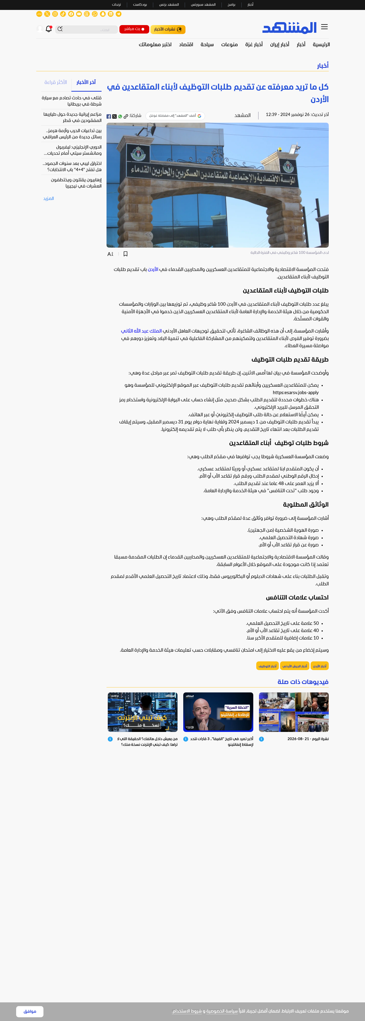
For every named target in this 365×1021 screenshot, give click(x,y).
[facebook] (109, 116)
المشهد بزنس (169, 4)
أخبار (250, 4)
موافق (30, 1012)
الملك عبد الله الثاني (141, 331)
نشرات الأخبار (164, 29)
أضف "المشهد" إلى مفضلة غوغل (172, 115)
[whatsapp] (120, 116)
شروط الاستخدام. (187, 1011)
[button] (182, 66)
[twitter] (114, 116)
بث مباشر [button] (132, 29)
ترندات (116, 4)
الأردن (153, 269)
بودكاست (140, 4)
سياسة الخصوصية (222, 1011)
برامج (231, 4)
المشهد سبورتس (203, 4)
